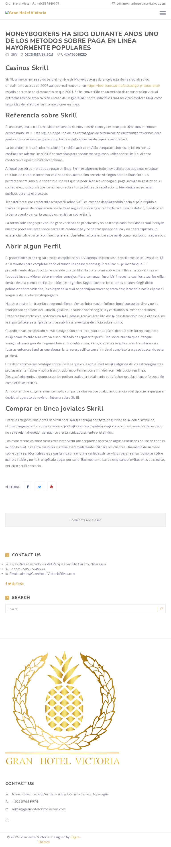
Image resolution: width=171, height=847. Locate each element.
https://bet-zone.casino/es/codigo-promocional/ (123, 85)
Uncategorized (74, 54)
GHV (14, 54)
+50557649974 (48, 3)
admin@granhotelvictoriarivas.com (141, 3)
